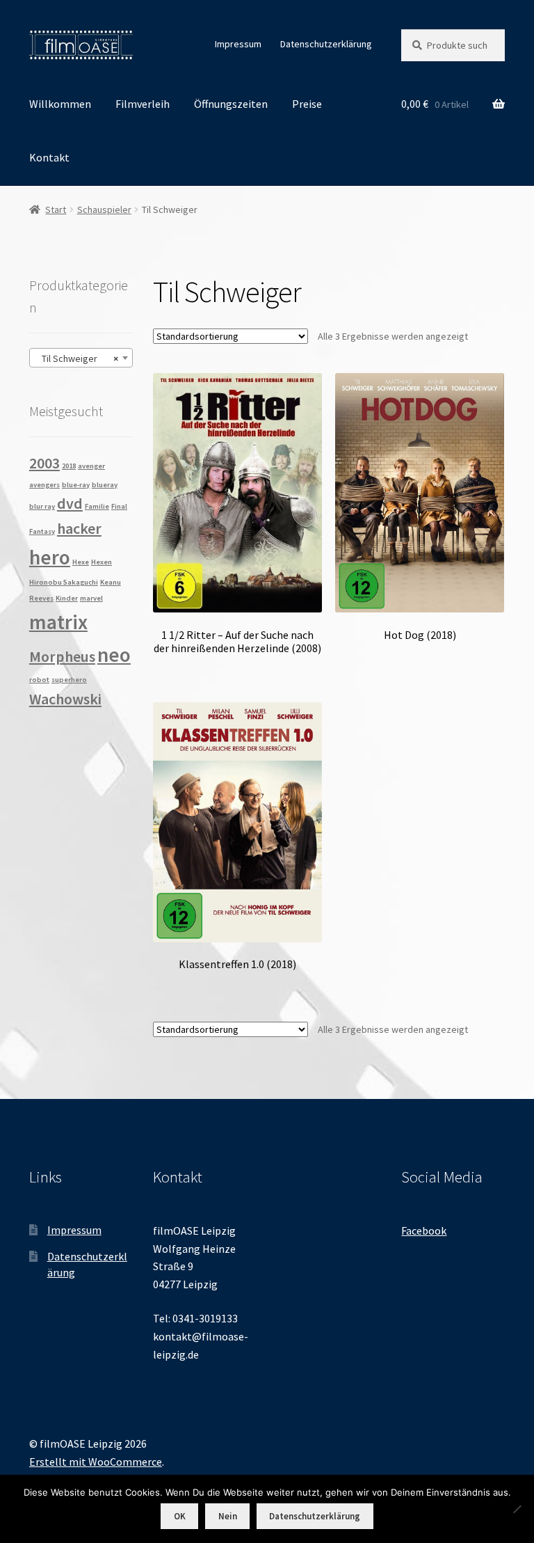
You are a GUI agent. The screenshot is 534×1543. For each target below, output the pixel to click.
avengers (44, 484)
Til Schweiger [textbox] (76, 358)
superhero (69, 679)
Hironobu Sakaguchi (63, 582)
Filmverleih (142, 104)
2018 (69, 465)
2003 (44, 463)
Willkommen (60, 104)
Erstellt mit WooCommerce (95, 1462)
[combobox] (81, 357)
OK (180, 1516)
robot (39, 679)
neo (114, 654)
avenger (91, 465)
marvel (91, 598)
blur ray (42, 506)
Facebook (423, 1230)
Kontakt (49, 157)
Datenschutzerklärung (326, 44)
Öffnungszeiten (231, 104)
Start (55, 209)
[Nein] (517, 1509)
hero (49, 557)
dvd (70, 503)
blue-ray (76, 484)
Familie (97, 506)
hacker (79, 528)
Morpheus (62, 656)
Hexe (80, 562)
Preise (307, 104)
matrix (58, 622)
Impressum (238, 44)
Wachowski (65, 699)
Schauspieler (104, 209)
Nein (227, 1516)
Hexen (101, 562)
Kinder (67, 598)
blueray (105, 484)
